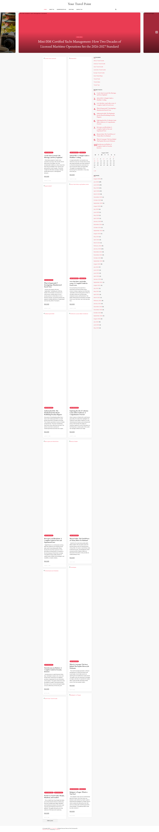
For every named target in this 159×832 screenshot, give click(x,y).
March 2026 (97, 194)
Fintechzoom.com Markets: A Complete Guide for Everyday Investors (53, 670)
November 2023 (98, 255)
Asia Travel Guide (49, 792)
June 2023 (96, 270)
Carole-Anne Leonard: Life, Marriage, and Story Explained (53, 156)
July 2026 (96, 182)
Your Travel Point (79, 4)
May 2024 (96, 236)
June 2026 (96, 185)
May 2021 (96, 291)
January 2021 (97, 303)
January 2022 (97, 279)
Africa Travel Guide (99, 60)
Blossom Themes (46, 829)
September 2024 (98, 230)
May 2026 (96, 188)
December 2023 (98, 252)
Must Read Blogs (48, 152)
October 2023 (97, 258)
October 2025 (97, 200)
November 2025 (98, 197)
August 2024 (97, 233)
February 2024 (98, 245)
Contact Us (79, 9)
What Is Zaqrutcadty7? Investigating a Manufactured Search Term (53, 285)
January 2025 (97, 221)
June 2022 (96, 273)
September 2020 (98, 315)
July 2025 (96, 209)
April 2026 (96, 191)
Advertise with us (61, 9)
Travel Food (82, 278)
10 (94, 161)
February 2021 (98, 300)
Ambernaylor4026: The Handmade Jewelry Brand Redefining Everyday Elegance (53, 412)
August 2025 (97, 206)
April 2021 (96, 294)
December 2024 (98, 224)
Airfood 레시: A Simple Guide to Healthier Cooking (79, 156)
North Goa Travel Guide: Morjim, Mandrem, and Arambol (54, 796)
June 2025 (96, 212)
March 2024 (97, 242)
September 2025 (98, 203)
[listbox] (79, 32)
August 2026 (97, 179)
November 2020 (98, 309)
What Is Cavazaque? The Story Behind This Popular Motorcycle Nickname (79, 666)
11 (97, 161)
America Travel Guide (99, 63)
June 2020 (96, 325)
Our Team (71, 9)
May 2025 (96, 215)
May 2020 (96, 328)
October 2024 (97, 227)
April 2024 (96, 239)
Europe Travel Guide (99, 73)
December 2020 (98, 306)
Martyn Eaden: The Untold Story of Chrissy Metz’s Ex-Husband (79, 539)
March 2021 (97, 297)
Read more (46, 176)
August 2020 (97, 318)
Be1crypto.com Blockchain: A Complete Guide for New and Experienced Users (53, 540)
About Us (51, 9)
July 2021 (96, 288)
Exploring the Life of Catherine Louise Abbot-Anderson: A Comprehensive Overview (79, 412)
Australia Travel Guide (100, 69)
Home (45, 9)
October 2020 (97, 312)
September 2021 (98, 282)
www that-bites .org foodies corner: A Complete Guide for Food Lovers (79, 283)
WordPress (57, 829)
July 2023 (96, 267)
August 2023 (97, 264)
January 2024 (97, 249)
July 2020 (96, 322)
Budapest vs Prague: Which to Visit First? (79, 793)
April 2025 (96, 218)
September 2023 (98, 261)
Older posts (50, 820)
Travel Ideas (97, 82)
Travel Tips (82, 152)
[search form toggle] (115, 9)
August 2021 (97, 285)
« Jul (95, 170)
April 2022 (96, 276)
